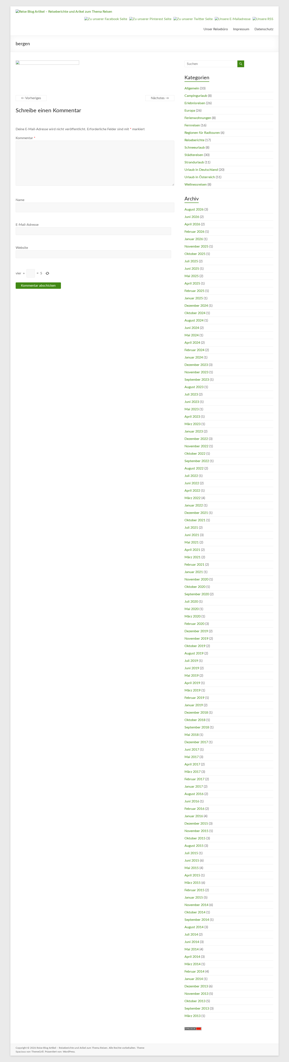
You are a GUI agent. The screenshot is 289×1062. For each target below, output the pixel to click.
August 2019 (194, 653)
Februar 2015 (194, 890)
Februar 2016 (194, 808)
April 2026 (192, 224)
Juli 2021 (191, 527)
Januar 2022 (193, 505)
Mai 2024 (191, 335)
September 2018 (196, 727)
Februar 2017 (194, 779)
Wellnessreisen (195, 184)
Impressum (241, 29)
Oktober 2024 (194, 313)
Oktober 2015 (194, 838)
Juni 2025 (191, 268)
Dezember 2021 (196, 513)
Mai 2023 (191, 409)
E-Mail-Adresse (27, 224)
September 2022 (196, 461)
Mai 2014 (191, 949)
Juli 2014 (191, 934)
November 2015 (196, 831)
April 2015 (192, 875)
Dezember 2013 (196, 986)
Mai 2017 (191, 757)
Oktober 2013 (194, 1001)
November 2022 (196, 446)
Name (20, 200)
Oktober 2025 (194, 254)
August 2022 (194, 468)
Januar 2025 (193, 298)
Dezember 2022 (196, 439)
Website (22, 247)
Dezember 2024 (196, 305)
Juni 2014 (191, 942)
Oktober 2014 (194, 912)
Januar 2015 (193, 897)
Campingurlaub (195, 95)
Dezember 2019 (196, 631)
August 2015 (194, 845)
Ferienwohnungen (197, 118)
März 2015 (192, 882)
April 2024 (192, 342)
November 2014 (196, 905)
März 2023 (192, 424)
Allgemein (191, 88)
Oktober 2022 (194, 453)
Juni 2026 (191, 217)
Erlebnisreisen (194, 103)
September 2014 (196, 919)
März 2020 (192, 616)
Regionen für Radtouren (202, 132)
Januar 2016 (193, 816)
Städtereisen (193, 155)
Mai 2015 (191, 868)
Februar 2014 (194, 971)
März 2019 (192, 690)
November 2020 (196, 579)
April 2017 (192, 764)
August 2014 (194, 927)
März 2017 (192, 771)
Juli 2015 (191, 853)
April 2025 (192, 283)
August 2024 (194, 320)
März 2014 (192, 964)
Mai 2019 (191, 675)
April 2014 (192, 956)
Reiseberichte (194, 140)
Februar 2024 (194, 350)
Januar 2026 (193, 239)
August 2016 (194, 794)
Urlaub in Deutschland (201, 169)
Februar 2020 (194, 623)
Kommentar (25, 138)
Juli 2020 (191, 601)
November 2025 (196, 246)
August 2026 (194, 209)
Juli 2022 (191, 476)
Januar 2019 (193, 705)
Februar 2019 (194, 697)
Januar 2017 (193, 786)
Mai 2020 (191, 609)
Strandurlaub (194, 162)
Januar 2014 (193, 979)
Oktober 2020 (194, 586)
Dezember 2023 (196, 365)
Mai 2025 (191, 276)
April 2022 (192, 490)
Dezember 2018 (196, 712)
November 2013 (196, 993)
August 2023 (194, 387)
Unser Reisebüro (216, 29)
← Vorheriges (31, 98)
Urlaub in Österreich (199, 177)
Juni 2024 (191, 328)
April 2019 (192, 683)
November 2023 (196, 372)
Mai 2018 (191, 734)
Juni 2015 (191, 860)
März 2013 (192, 1016)
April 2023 (192, 416)
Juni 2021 (191, 535)
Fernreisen (192, 125)
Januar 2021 (193, 572)
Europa (189, 110)
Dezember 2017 (196, 742)
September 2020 (196, 594)
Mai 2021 (191, 542)
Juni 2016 (191, 801)
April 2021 (192, 550)
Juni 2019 (191, 668)
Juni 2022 (191, 483)
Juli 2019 (191, 660)
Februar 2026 (194, 231)
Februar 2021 (194, 564)
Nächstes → (160, 98)
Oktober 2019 (194, 646)
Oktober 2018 (194, 720)
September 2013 (196, 1008)
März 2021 (192, 557)
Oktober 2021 (194, 520)
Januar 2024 (193, 357)
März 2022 (192, 498)
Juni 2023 (191, 402)
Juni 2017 (191, 749)
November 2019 (196, 638)
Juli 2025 (191, 261)
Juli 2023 (191, 394)
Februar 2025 (194, 291)
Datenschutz (264, 29)
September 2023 (196, 379)
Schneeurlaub (194, 147)
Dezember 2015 (196, 823)
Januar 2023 (193, 431)
